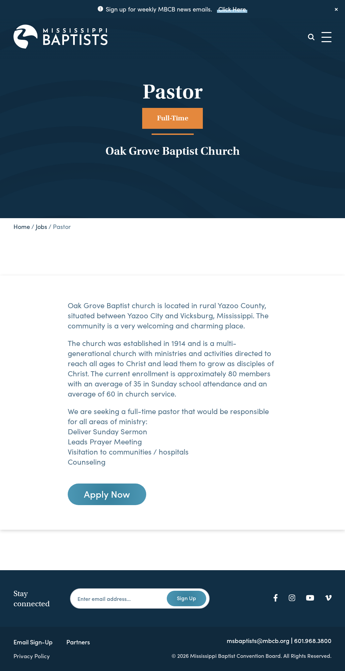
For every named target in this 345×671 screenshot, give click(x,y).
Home (21, 227)
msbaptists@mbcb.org (258, 641)
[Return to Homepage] (60, 37)
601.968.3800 (313, 641)
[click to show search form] (311, 37)
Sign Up (186, 598)
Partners (78, 642)
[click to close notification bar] (336, 9)
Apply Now (107, 493)
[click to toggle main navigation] (326, 37)
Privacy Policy (31, 656)
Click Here (232, 9)
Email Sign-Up (33, 642)
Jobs (41, 227)
